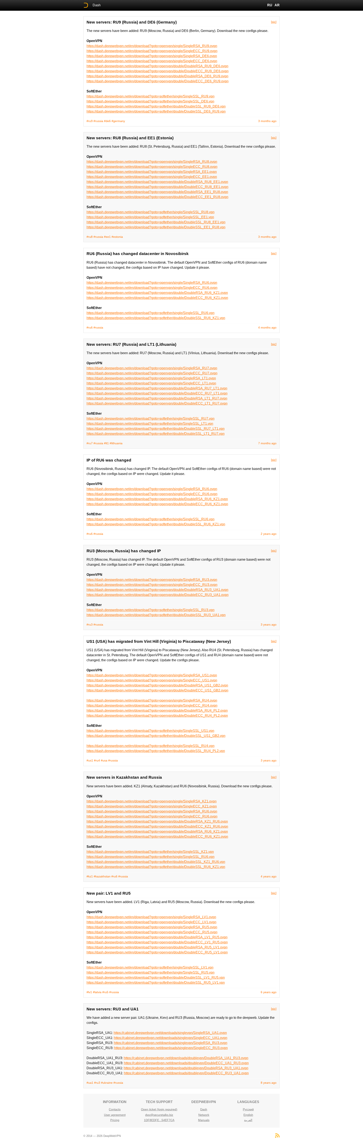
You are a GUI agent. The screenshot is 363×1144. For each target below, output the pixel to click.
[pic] (273, 22)
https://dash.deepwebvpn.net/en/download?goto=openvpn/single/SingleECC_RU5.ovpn (152, 932)
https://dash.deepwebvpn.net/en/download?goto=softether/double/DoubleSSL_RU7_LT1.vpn (156, 428)
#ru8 (90, 236)
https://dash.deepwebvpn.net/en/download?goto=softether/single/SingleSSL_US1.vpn (150, 730)
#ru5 (105, 992)
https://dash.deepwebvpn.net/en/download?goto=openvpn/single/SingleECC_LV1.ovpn (151, 922)
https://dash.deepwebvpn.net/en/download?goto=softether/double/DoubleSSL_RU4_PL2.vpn (156, 751)
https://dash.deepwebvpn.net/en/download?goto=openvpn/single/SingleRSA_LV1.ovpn (151, 917)
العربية (248, 1120)
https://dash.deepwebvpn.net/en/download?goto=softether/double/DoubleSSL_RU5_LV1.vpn (156, 982)
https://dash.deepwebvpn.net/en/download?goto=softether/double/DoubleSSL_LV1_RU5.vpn (156, 977)
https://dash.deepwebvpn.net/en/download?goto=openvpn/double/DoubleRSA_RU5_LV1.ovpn (157, 947)
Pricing (114, 1120)
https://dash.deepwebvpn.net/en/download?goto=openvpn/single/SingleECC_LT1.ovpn (151, 383)
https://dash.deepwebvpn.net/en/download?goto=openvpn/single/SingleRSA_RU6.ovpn (152, 282)
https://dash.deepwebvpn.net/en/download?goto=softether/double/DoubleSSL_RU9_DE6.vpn (156, 106)
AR (277, 5)
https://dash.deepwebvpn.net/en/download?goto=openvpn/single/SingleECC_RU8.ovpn (152, 166)
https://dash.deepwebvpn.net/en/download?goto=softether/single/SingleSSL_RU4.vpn (150, 746)
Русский (248, 1109)
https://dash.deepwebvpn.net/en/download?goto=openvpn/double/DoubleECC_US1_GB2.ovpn (157, 690)
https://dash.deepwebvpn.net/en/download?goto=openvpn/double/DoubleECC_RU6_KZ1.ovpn (157, 298)
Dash (97, 5)
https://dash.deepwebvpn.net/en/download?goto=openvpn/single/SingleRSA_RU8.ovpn (152, 161)
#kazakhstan (102, 876)
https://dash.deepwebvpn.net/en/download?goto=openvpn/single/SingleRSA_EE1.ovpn (152, 172)
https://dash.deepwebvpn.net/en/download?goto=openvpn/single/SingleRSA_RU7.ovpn (152, 368)
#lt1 (106, 443)
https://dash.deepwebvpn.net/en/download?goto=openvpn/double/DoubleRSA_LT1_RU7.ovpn (157, 398)
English (248, 1114)
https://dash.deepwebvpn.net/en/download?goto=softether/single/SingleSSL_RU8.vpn (150, 212)
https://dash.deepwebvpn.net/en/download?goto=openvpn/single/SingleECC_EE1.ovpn (152, 177)
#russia (98, 121)
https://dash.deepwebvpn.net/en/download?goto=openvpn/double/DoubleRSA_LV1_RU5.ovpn (157, 937)
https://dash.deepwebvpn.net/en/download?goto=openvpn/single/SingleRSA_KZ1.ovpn (152, 801)
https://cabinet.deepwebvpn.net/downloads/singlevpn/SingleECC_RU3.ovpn (171, 1048)
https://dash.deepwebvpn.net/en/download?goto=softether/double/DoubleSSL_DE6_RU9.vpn (156, 111)
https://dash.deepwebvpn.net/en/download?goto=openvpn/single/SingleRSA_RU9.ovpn (152, 46)
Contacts (115, 1109)
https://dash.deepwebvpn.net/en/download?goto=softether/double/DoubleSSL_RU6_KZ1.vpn (156, 318)
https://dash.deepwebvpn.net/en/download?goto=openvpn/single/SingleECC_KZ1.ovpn (152, 806)
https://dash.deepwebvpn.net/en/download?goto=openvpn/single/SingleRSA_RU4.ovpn (152, 700)
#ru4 (97, 760)
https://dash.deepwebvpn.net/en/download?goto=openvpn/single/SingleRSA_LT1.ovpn (151, 378)
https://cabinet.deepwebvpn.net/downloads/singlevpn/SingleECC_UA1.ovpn (170, 1038)
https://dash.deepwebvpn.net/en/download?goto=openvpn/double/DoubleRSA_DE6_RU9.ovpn (157, 76)
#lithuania (116, 443)
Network (203, 1114)
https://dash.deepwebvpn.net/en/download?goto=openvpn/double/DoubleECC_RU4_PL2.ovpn (157, 715)
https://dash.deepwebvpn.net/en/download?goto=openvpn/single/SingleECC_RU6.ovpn (152, 287)
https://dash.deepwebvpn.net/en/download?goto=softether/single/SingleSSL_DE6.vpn (150, 101)
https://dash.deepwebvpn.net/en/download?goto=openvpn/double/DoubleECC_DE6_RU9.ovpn (158, 81)
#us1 (90, 760)
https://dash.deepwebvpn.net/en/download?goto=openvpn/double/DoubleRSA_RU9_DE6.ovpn (157, 66)
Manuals (203, 1120)
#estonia (117, 236)
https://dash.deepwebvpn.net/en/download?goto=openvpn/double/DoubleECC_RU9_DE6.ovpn (158, 71)
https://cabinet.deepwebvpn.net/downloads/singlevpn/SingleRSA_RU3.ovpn (170, 1043)
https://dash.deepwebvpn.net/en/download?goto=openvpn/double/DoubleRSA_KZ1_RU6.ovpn (157, 821)
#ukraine (107, 1082)
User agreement (115, 1114)
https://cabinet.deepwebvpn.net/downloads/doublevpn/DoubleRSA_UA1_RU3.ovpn (186, 1058)
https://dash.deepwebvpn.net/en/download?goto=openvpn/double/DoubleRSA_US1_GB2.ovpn (157, 685)
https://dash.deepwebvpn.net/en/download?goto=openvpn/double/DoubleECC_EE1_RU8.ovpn (157, 197)
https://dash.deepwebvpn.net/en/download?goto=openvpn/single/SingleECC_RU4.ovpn (152, 705)
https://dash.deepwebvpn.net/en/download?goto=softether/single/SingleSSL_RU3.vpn (150, 610)
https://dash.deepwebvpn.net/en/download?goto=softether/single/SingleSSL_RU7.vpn (150, 418)
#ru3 (90, 624)
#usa (104, 760)
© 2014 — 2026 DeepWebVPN (102, 1135)
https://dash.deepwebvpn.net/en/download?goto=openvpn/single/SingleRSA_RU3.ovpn (152, 579)
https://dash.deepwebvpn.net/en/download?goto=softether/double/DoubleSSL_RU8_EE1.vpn (156, 222)
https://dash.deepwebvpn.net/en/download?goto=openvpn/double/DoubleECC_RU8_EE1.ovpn (157, 187)
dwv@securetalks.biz (159, 1114)
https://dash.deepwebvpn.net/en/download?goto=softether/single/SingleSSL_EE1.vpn (150, 217)
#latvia (97, 992)
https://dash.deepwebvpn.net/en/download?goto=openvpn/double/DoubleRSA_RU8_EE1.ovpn (157, 182)
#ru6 (90, 327)
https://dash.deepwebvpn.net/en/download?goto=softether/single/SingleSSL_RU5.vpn (150, 972)
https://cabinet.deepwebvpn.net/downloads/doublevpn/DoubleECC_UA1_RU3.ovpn (186, 1063)
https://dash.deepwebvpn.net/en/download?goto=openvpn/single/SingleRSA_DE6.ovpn (152, 56)
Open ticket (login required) (159, 1109)
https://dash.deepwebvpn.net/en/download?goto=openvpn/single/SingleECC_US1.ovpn (152, 680)
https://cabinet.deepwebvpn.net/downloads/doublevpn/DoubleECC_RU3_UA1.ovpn (186, 1073)
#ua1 (90, 1082)
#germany (118, 121)
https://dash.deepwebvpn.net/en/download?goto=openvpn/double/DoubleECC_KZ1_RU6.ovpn (157, 826)
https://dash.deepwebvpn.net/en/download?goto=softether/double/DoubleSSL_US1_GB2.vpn (156, 736)
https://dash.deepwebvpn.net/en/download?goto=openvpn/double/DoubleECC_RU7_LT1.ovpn (157, 393)
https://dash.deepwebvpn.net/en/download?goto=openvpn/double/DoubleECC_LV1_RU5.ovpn (157, 942)
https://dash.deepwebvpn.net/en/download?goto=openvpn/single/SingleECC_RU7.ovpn (152, 373)
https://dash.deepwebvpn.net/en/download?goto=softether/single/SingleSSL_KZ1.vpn (150, 851)
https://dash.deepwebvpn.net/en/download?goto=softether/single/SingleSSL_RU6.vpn (150, 313)
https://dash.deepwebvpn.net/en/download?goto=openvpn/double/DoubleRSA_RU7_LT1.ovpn (157, 388)
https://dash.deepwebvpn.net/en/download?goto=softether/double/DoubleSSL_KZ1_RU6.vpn (156, 862)
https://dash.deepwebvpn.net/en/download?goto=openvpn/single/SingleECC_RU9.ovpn (152, 51)
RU (269, 5)
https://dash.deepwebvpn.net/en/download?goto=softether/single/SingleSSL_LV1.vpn (150, 967)
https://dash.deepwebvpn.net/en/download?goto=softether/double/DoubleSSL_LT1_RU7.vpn (156, 433)
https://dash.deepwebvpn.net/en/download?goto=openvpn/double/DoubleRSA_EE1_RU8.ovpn (157, 192)
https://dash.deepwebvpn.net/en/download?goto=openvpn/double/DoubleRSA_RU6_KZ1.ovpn (157, 293)
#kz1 (90, 876)
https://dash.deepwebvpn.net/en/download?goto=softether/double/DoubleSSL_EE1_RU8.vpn (156, 227)
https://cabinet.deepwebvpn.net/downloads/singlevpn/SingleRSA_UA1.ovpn (170, 1033)
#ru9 (90, 121)
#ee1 (107, 236)
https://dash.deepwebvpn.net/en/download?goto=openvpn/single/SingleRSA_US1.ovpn (152, 675)
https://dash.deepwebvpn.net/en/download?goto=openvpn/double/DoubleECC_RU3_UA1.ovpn (158, 595)
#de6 (107, 121)
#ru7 (90, 443)
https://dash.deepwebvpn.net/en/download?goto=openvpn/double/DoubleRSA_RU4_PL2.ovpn (157, 710)
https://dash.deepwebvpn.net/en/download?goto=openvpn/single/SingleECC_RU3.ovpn (152, 584)
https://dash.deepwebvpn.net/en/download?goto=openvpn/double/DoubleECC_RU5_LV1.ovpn (157, 952)
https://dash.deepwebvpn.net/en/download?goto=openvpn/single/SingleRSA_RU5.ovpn (152, 927)
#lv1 (89, 992)
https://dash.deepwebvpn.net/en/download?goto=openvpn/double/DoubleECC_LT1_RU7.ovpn (157, 403)
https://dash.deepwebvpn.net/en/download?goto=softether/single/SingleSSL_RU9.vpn (150, 96)
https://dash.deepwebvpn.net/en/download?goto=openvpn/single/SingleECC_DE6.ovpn (152, 61)
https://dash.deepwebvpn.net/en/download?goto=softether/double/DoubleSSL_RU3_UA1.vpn (156, 615)
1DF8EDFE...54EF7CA (159, 1120)
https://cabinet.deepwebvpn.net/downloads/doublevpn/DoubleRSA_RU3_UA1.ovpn (186, 1068)
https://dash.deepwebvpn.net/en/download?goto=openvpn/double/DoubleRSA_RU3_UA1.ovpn (157, 590)
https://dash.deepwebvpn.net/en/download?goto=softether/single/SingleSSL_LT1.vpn (150, 423)
